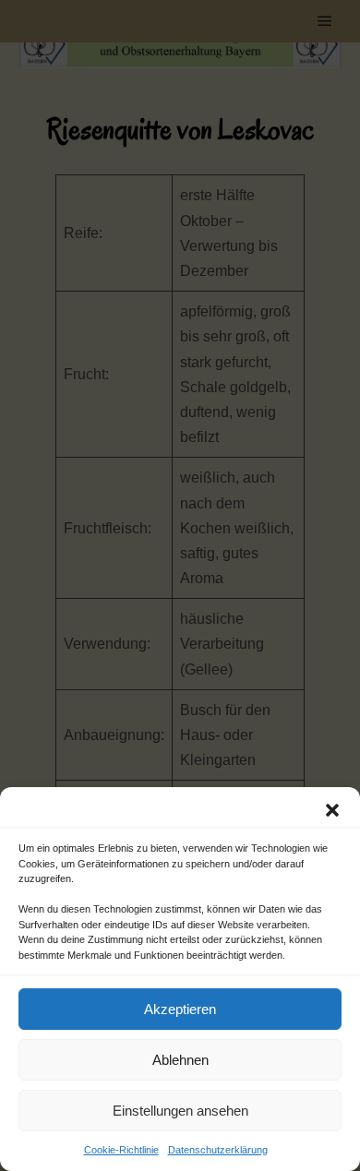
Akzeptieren (180, 1009)
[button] (332, 810)
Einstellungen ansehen (180, 1110)
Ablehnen (180, 1060)
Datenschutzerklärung (218, 1149)
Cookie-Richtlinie (121, 1149)
